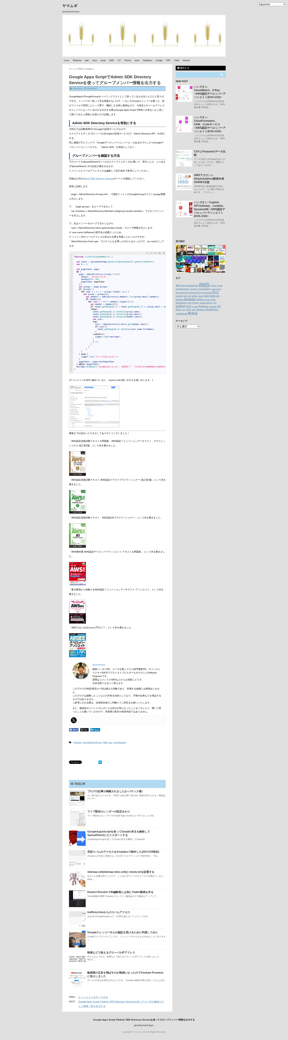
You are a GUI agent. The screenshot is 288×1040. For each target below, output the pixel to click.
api (183, 285)
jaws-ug (214, 295)
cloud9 (219, 286)
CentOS (213, 286)
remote (213, 306)
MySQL (195, 303)
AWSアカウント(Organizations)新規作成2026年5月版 (209, 179)
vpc (194, 309)
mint (189, 303)
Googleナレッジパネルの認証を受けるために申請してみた (122, 932)
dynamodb (207, 292)
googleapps (120, 742)
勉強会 (193, 313)
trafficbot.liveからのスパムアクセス (108, 912)
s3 (218, 306)
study (103, 60)
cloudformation (182, 289)
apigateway (192, 285)
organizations (206, 303)
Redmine (77, 60)
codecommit (216, 289)
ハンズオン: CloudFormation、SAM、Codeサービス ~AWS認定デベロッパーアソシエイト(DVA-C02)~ (210, 124)
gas (110, 742)
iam (185, 296)
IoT (119, 60)
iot (189, 296)
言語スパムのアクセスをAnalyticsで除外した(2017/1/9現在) (123, 851)
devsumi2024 (195, 293)
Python (127, 60)
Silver (178, 309)
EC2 (215, 292)
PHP (168, 60)
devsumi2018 (182, 293)
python (181, 306)
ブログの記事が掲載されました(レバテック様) (114, 791)
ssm (183, 310)
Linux (66, 60)
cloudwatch (204, 289)
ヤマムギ (70, 6)
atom (137, 60)
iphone (194, 296)
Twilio (176, 60)
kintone (186, 60)
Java (94, 60)
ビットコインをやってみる (93, 997)
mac (213, 299)
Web (105, 742)
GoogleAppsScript (92, 742)
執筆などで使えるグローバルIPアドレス (111, 952)
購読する (184, 68)
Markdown (181, 302)
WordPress (212, 309)
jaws (206, 295)
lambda (189, 299)
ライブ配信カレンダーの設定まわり (108, 811)
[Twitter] (74, 720)
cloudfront (194, 289)
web (87, 60)
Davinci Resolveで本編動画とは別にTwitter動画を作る (120, 892)
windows (200, 309)
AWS (111, 60)
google (179, 296)
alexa (179, 285)
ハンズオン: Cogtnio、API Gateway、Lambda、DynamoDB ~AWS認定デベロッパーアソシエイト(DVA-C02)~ (210, 209)
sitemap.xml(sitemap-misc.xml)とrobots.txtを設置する (120, 871)
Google (159, 60)
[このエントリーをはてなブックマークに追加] (100, 762)
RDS (188, 306)
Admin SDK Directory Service (98, 178)
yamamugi (181, 313)
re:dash (195, 307)
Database (147, 60)
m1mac (207, 300)
